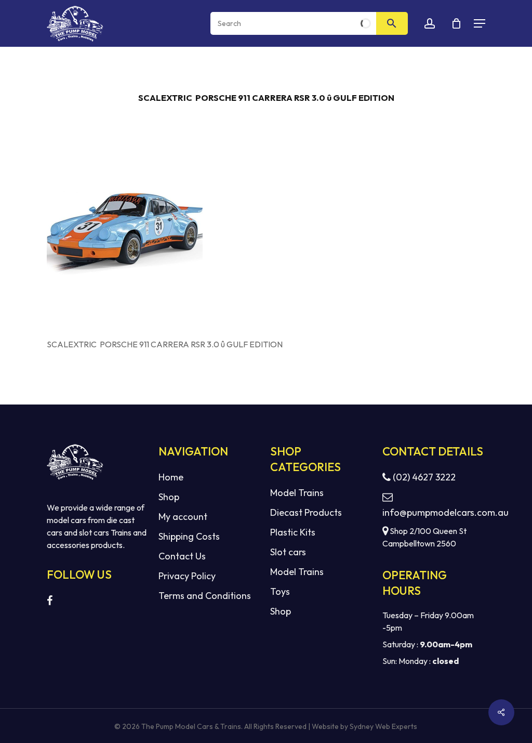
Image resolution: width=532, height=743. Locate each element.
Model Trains (297, 493)
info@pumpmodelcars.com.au (433, 512)
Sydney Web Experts (383, 726)
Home (170, 477)
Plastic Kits (292, 532)
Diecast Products (306, 512)
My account (182, 517)
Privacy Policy (187, 576)
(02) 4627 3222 (423, 477)
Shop (168, 497)
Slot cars (288, 552)
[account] (429, 23)
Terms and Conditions (204, 596)
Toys (280, 591)
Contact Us (182, 556)
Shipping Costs (189, 536)
